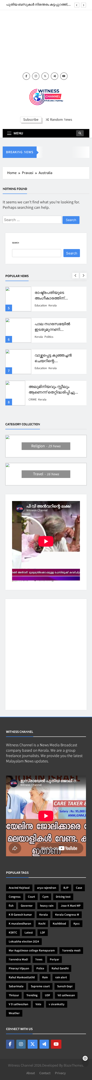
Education (41, 368)
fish (11, 905)
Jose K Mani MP (71, 905)
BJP (66, 887)
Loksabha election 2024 (24, 941)
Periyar (54, 959)
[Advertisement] (46, 43)
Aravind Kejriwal (19, 887)
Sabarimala (16, 986)
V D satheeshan (18, 1004)
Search (15, 243)
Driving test (63, 896)
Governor (27, 905)
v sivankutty (57, 1004)
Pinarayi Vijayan (19, 968)
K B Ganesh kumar (20, 914)
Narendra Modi (18, 959)
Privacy (60, 1073)
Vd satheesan (66, 995)
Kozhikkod (59, 923)
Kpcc (76, 923)
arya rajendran (46, 887)
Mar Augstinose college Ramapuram (32, 950)
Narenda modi (71, 950)
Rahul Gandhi (60, 968)
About (30, 1073)
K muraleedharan (20, 923)
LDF (42, 932)
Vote (38, 1004)
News (38, 959)
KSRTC (13, 932)
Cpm (45, 896)
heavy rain (46, 905)
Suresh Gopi (64, 986)
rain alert (61, 977)
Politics (51, 305)
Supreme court (40, 986)
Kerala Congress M (67, 914)
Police (40, 968)
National (40, 305)
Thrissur (14, 995)
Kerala (39, 336)
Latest (29, 932)
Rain (45, 977)
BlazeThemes (73, 1065)
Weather (14, 1013)
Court (31, 896)
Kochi (41, 923)
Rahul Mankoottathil (22, 977)
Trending (32, 995)
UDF (47, 995)
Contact (44, 1073)
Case (79, 887)
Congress (15, 896)
